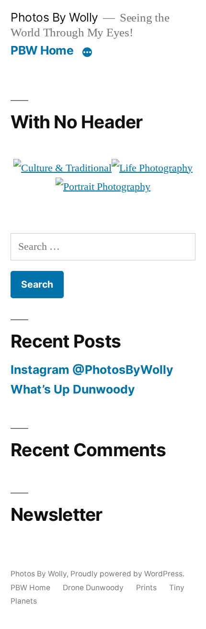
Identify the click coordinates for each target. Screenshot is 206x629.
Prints (146, 587)
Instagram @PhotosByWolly (92, 369)
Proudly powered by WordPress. (127, 573)
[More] (87, 52)
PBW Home (42, 50)
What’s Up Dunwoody (73, 389)
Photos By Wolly (54, 17)
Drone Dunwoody (93, 587)
